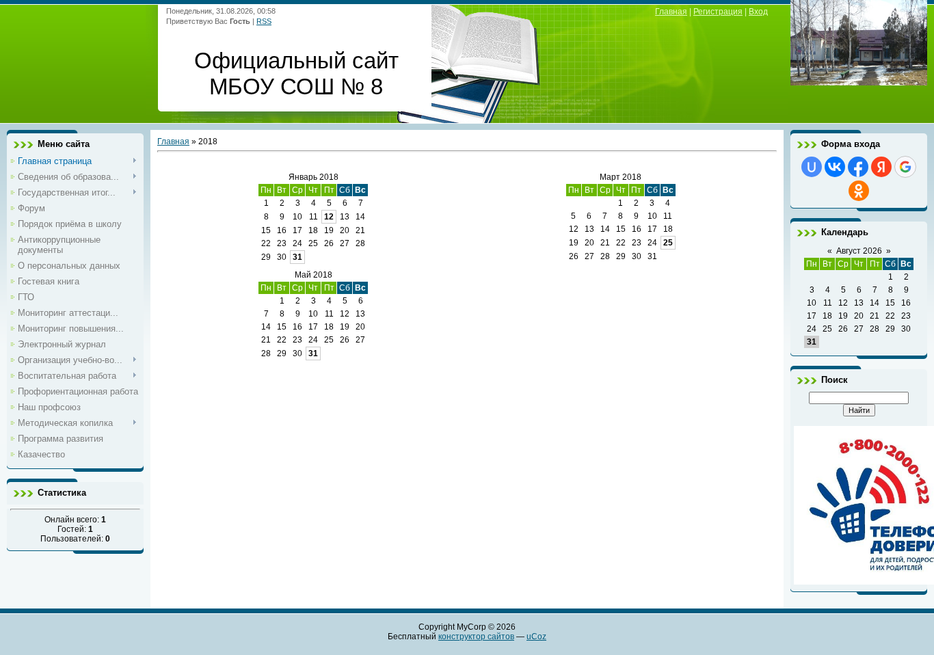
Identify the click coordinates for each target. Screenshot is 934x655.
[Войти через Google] (905, 167)
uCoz (536, 636)
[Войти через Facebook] (858, 167)
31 (297, 257)
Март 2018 (620, 177)
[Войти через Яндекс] (881, 167)
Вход (758, 11)
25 (668, 243)
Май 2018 (313, 275)
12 (329, 217)
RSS (263, 21)
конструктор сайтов (476, 636)
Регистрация (718, 11)
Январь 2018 (313, 177)
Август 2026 (859, 251)
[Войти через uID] (811, 167)
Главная (671, 11)
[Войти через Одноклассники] (859, 191)
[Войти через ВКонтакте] (835, 167)
